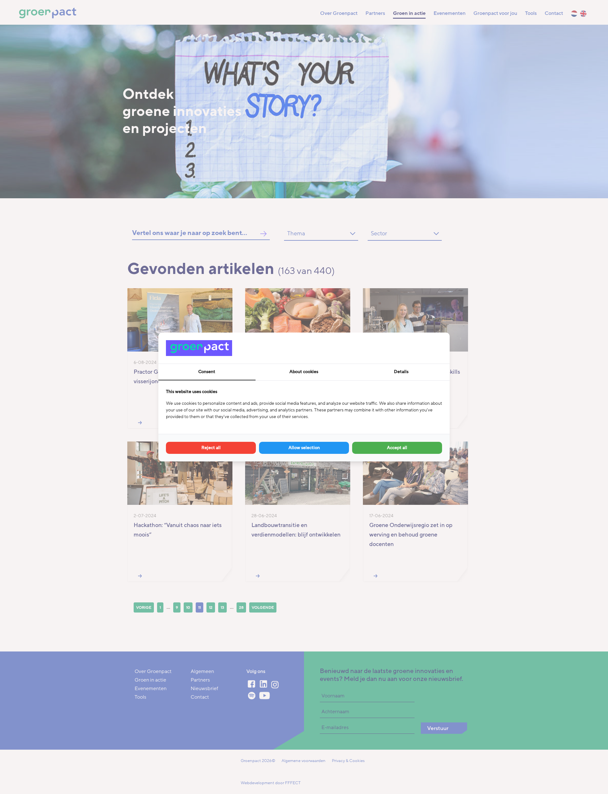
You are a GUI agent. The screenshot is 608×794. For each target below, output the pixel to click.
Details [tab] (401, 372)
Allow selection (304, 448)
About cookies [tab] (303, 372)
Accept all (397, 448)
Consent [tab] (206, 372)
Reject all (211, 448)
